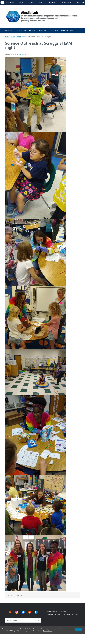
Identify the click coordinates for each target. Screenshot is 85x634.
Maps (40, 2)
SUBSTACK (54, 31)
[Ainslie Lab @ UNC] (42, 16)
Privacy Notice (47, 631)
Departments (52, 2)
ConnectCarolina (66, 2)
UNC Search (80, 2)
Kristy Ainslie (21, 54)
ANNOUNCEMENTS (68, 31)
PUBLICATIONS (21, 31)
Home (7, 37)
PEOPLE (32, 31)
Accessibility (10, 2)
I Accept (78, 630)
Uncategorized (16, 37)
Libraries (31, 2)
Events (21, 2)
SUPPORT (42, 31)
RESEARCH (8, 31)
